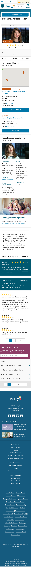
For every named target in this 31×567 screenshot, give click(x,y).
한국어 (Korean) (21, 496)
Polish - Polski (10, 520)
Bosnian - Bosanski (20, 511)
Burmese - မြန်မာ (20, 529)
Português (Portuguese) (9, 499)
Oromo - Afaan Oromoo (21, 517)
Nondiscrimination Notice (15, 471)
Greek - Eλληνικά (8, 514)
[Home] (10, 6)
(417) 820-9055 (10, 104)
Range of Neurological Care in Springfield (15, 561)
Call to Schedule (16, 15)
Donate (16, 460)
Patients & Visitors (15, 478)
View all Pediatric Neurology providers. (13, 223)
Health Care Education (15, 465)
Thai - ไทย (14, 526)
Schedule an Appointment (15, 458)
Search (28, 7)
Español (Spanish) (10, 505)
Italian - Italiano (15, 535)
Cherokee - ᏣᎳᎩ (22, 526)
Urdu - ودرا (7, 526)
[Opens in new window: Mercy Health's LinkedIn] (21, 416)
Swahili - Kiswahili (8, 517)
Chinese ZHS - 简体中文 (11, 523)
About (4, 58)
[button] (23, 72)
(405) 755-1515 (10, 126)
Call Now (15, 131)
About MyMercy (15, 445)
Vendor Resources (15, 483)
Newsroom (16, 468)
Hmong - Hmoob (19, 520)
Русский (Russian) (23, 499)
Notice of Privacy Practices (15, 455)
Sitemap (5, 544)
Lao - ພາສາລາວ (10, 511)
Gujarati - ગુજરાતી (9, 532)
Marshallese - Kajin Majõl (21, 514)
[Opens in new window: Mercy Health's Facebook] (9, 416)
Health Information (15, 453)
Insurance (25, 58)
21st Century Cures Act (22, 544)
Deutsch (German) (11, 496)
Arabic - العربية (10, 529)
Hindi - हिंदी (22, 508)
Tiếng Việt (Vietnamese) (12, 508)
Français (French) (20, 493)
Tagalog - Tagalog (21, 505)
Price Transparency (15, 463)
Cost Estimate (15, 473)
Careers (15, 450)
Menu (2, 7)
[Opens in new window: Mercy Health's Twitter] (13, 416)
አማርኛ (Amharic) (10, 493)
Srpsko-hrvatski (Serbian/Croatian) (15, 502)
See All (14, 421)
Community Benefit (15, 475)
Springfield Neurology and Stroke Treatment (15, 565)
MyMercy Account (5, 1)
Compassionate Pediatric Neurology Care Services (15, 563)
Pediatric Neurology (6, 25)
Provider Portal (15, 481)
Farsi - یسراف (22, 523)
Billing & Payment (15, 447)
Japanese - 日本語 (21, 532)
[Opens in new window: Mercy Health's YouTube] (17, 416)
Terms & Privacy (12, 544)
